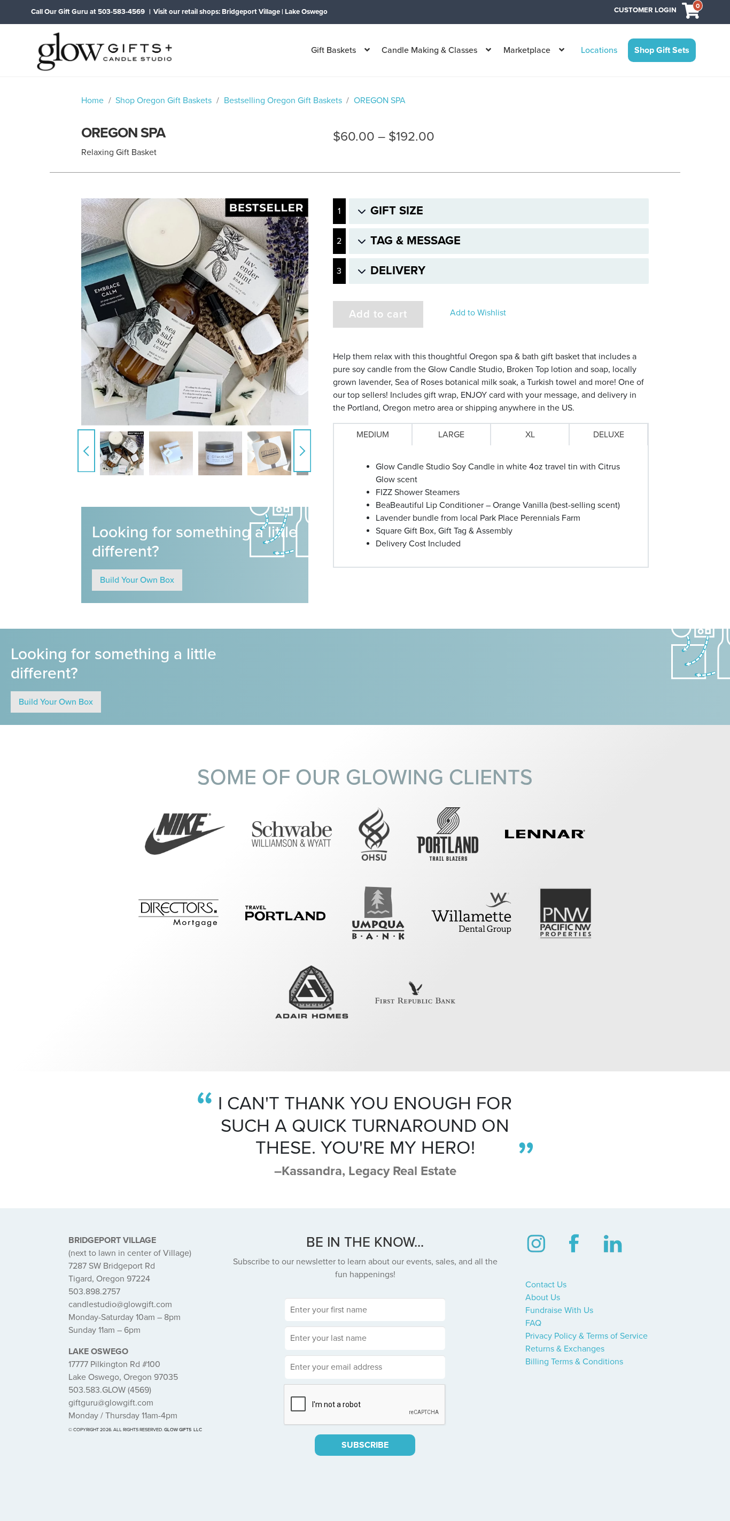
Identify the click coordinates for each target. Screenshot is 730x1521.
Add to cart (378, 314)
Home (92, 100)
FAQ (533, 1323)
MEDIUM (372, 434)
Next (302, 450)
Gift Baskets (333, 50)
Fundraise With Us (559, 1310)
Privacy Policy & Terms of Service (586, 1336)
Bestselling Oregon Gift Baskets (283, 100)
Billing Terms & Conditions (574, 1361)
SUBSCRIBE (365, 1445)
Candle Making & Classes (429, 50)
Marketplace (526, 50)
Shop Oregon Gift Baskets (163, 100)
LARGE (451, 434)
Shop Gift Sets (661, 50)
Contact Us (545, 1284)
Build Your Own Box (137, 580)
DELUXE (608, 434)
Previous (86, 450)
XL (530, 434)
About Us (542, 1297)
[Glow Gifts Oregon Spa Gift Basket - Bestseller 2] (194, 312)
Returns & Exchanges (564, 1349)
